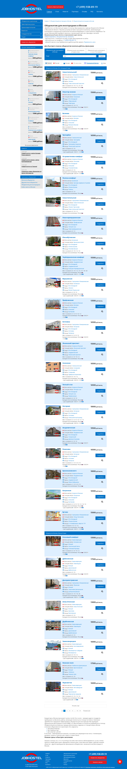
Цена (104, 63)
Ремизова (66, 449)
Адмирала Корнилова (74, 374)
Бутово (65, 512)
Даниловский (72, 568)
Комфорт (31, 121)
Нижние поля (68, 663)
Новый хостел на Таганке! (29, 166)
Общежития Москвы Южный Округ (56, 533)
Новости (65, 12)
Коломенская (77, 542)
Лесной (30, 102)
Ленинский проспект (74, 146)
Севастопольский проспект (76, 83)
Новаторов (71, 103)
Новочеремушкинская (71, 217)
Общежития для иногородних (31, 185)
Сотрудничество (27, 34)
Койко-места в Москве (28, 187)
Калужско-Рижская (77, 94)
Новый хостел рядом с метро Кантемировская (30, 160)
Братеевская (72, 613)
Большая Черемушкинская (76, 268)
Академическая (78, 262)
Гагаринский (72, 437)
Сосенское (66, 363)
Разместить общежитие (28, 42)
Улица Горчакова (79, 517)
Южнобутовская (73, 249)
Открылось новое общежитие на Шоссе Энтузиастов (31, 172)
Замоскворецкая (77, 540)
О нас (57, 12)
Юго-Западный (72, 79)
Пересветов (67, 682)
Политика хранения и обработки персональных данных (100, 767)
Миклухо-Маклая (73, 125)
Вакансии (24, 30)
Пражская (76, 585)
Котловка (66, 322)
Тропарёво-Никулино (75, 144)
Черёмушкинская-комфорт (73, 257)
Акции (23, 37)
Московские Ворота (34, 65)
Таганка (30, 74)
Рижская (30, 83)
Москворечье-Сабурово (75, 650)
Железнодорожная (34, 111)
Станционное (32, 93)
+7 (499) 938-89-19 (87, 7)
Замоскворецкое (69, 641)
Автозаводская (78, 687)
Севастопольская (79, 77)
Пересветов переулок (74, 694)
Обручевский (72, 101)
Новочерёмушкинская (74, 229)
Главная (49, 12)
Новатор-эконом (69, 92)
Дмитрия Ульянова (73, 439)
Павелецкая (77, 563)
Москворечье (72, 653)
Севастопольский (69, 72)
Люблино (71, 672)
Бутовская (75, 181)
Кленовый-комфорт (70, 537)
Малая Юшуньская (73, 290)
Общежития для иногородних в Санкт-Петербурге (96, 51)
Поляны (70, 189)
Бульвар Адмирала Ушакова (82, 183)
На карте (67, 63)
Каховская (77, 283)
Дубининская (67, 559)
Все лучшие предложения (31, 145)
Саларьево (77, 368)
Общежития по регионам (29, 21)
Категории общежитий (29, 177)
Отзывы (84, 12)
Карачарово (32, 139)
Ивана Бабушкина (73, 482)
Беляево (65, 113)
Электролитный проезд (75, 417)
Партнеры (75, 12)
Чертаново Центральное (76, 589)
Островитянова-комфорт (72, 156)
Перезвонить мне (89, 42)
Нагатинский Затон (74, 546)
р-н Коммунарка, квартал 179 (76, 523)
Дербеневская (68, 621)
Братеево (71, 611)
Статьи (65, 764)
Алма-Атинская (68, 602)
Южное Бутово (73, 187)
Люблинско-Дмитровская (79, 665)
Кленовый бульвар (73, 548)
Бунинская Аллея (79, 242)
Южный (70, 544)
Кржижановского (69, 471)
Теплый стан (72, 227)
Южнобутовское (69, 237)
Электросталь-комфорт (35, 130)
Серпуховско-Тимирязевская (80, 75)
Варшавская (67, 279)
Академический (73, 266)
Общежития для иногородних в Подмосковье (75, 51)
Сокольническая (77, 137)
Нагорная (76, 326)
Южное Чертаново (74, 207)
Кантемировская (78, 646)
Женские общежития (28, 180)
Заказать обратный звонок (55, 7)
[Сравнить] (102, 83)
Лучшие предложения (28, 47)
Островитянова (72, 168)
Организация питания (28, 27)
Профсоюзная (78, 222)
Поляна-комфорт (69, 178)
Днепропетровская (70, 580)
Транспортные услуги (28, 24)
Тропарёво (66, 135)
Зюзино (71, 81)
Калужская (77, 97)
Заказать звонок (97, 762)
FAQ (92, 12)
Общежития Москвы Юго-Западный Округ (58, 68)
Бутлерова (71, 311)
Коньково (71, 122)
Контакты (100, 12)
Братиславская (78, 668)
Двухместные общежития (29, 182)
